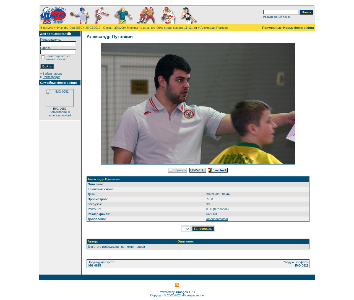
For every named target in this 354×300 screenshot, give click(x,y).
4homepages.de (193, 295)
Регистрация (51, 77)
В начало (46, 27)
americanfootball (217, 219)
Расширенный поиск (276, 16)
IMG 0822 (301, 265)
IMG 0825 (94, 265)
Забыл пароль (53, 73)
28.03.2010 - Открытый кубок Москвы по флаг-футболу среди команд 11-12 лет (141, 27)
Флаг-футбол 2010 (69, 27)
